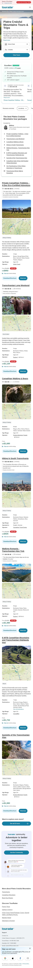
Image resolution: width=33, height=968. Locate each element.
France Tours (6, 906)
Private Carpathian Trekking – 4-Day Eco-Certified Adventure (14, 100)
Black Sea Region (7, 898)
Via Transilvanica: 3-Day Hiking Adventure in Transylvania (15, 167)
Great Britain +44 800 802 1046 (10, 940)
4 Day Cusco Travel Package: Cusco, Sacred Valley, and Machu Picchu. (15, 913)
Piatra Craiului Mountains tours (17, 11)
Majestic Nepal (6, 917)
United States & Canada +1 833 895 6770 (13, 938)
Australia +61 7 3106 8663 (9, 943)
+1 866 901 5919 (8, 3)
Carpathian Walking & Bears (14, 142)
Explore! (15, 357)
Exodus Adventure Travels (20, 435)
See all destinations (18, 709)
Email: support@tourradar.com (10, 945)
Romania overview (8, 108)
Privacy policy (26, 963)
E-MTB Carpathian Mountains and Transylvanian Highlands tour (16, 154)
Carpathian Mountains (8, 895)
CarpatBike (16, 713)
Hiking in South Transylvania (15, 145)
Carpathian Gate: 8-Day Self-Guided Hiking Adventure (17, 162)
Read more (6, 40)
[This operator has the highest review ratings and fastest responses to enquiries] (21, 357)
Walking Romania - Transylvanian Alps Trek (18, 149)
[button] (16, 273)
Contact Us (5, 935)
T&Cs (20, 963)
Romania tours (5, 11)
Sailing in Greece (7, 909)
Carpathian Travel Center (20, 527)
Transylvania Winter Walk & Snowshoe (14, 172)
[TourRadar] (8, 7)
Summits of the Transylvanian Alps (16, 158)
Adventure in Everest (8, 920)
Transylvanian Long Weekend (15, 139)
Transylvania (6, 892)
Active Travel (16, 264)
